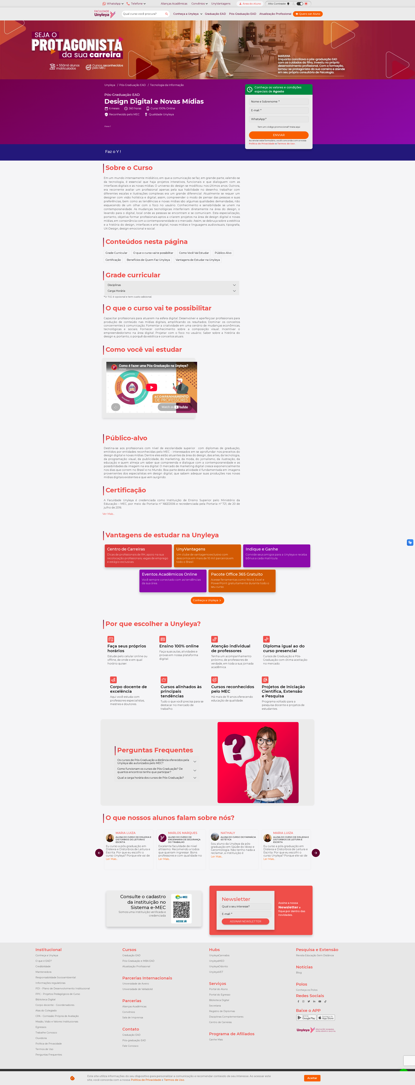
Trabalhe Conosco (46, 1032)
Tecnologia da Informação (167, 85)
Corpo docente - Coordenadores (55, 1005)
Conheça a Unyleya (207, 600)
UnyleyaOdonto (218, 966)
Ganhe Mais (216, 1039)
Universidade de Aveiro (135, 983)
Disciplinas (114, 285)
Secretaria (215, 1005)
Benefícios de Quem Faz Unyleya (148, 259)
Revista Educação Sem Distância (315, 955)
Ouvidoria (41, 1038)
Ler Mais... (112, 859)
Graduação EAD (215, 13)
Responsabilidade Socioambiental (56, 977)
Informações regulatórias (50, 983)
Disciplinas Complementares (226, 1016)
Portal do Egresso (219, 994)
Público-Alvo (223, 252)
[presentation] (316, 853)
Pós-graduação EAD (134, 1040)
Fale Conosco (130, 1045)
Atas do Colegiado (46, 1010)
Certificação (113, 259)
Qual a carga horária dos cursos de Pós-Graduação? (150, 777)
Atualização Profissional (275, 13)
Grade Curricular (116, 252)
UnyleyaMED (216, 960)
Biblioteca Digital (45, 999)
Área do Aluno (250, 3)
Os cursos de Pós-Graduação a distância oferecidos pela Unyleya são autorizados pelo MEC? (153, 762)
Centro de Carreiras (220, 1022)
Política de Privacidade (262, 143)
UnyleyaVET (216, 971)
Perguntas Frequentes (49, 1054)
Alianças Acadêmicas (174, 3)
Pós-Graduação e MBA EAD (138, 960)
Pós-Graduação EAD (242, 13)
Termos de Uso (286, 143)
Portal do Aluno (218, 989)
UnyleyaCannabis (219, 955)
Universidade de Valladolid (137, 989)
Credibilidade (43, 966)
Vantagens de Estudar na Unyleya (198, 259)
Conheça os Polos (306, 990)
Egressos (41, 1027)
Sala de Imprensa (132, 1017)
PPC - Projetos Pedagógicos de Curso (58, 994)
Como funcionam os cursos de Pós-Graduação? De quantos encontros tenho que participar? (150, 770)
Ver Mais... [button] (108, 513)
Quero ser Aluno (307, 13)
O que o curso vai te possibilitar (153, 252)
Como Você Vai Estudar (194, 252)
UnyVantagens (220, 3)
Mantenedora (43, 971)
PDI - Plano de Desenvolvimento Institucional (63, 988)
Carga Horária (116, 290)
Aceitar (312, 1078)
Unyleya (109, 85)
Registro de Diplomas (222, 1011)
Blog (299, 972)
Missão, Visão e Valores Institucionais (57, 1021)
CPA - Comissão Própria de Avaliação (57, 1016)
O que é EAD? (44, 960)
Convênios (128, 1012)
